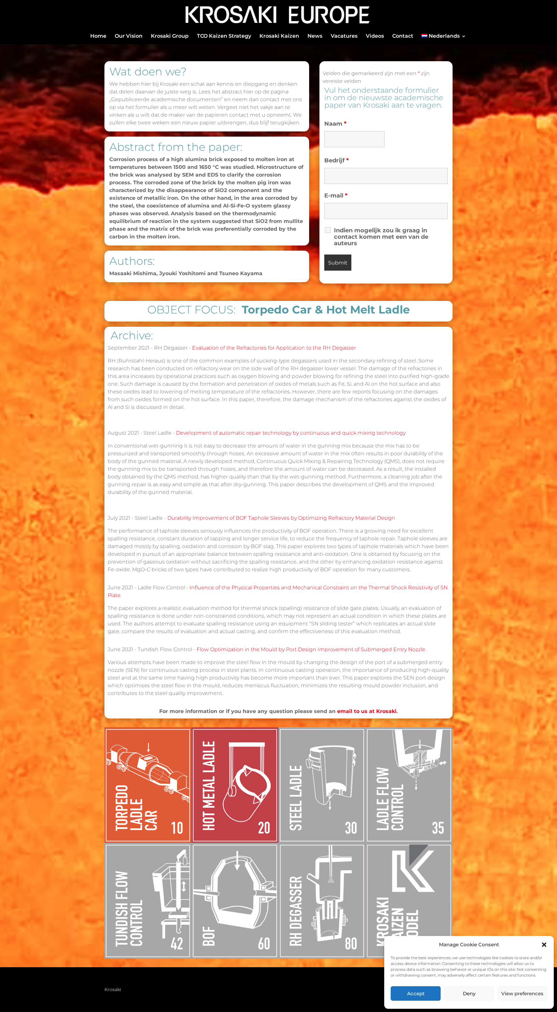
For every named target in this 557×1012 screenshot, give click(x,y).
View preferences (522, 993)
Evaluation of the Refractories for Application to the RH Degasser (274, 348)
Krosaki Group (170, 36)
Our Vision (128, 36)
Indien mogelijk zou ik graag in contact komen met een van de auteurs (381, 236)
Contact (402, 36)
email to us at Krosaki (366, 711)
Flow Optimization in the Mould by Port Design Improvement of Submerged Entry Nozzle (311, 649)
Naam (335, 123)
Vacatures (344, 36)
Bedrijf (336, 160)
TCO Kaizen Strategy (224, 36)
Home (98, 36)
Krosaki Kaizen (279, 36)
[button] (544, 944)
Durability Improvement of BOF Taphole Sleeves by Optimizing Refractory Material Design (281, 518)
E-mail (335, 195)
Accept (416, 993)
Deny (469, 993)
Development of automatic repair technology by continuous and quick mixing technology (291, 433)
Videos (375, 36)
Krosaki (112, 989)
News (315, 36)
